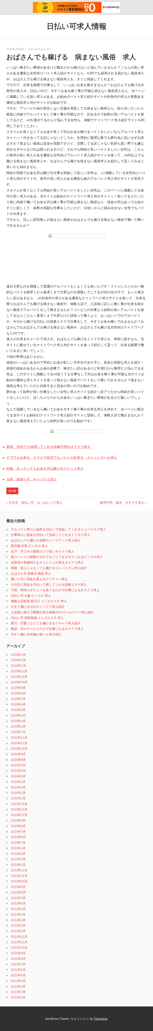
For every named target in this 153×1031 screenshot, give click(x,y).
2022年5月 (18, 909)
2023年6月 (18, 837)
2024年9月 (18, 754)
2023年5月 (18, 842)
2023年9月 (18, 820)
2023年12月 (19, 804)
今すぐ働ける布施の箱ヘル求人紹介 (36, 634)
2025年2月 (18, 726)
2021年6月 (18, 970)
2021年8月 (18, 959)
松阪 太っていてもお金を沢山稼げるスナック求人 (45, 469)
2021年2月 (18, 992)
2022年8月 (18, 892)
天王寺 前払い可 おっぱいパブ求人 (35, 502)
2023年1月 (18, 865)
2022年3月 (18, 920)
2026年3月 (18, 654)
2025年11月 (19, 677)
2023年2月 (18, 859)
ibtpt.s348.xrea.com (39, 49)
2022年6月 (18, 903)
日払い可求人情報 (77, 26)
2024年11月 (19, 743)
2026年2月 (18, 660)
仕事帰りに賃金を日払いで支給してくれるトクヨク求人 (50, 535)
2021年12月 (19, 936)
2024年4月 (18, 782)
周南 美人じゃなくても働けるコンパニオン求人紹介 (49, 568)
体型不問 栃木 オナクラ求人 (122, 502)
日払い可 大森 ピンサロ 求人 (31, 596)
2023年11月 (19, 809)
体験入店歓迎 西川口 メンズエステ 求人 (39, 601)
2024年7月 (18, 765)
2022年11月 (19, 876)
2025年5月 (18, 710)
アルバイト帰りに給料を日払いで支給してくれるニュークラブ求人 (58, 529)
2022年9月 (18, 887)
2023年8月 (18, 826)
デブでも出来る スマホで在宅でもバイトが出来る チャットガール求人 (61, 458)
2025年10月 (19, 682)
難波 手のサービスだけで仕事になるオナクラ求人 (47, 629)
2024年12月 (19, 737)
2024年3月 (18, 787)
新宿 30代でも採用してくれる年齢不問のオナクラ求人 (48, 447)
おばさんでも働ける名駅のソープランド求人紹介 (46, 540)
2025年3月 (18, 721)
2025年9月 (18, 688)
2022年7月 (18, 898)
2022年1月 (18, 931)
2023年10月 (19, 815)
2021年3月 (18, 986)
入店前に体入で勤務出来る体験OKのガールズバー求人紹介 (52, 612)
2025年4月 (18, 715)
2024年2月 (18, 793)
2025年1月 (18, 732)
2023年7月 (18, 831)
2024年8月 (18, 759)
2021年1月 (18, 997)
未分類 (12, 491)
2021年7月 (18, 964)
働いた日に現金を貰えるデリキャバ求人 (39, 579)
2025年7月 (18, 699)
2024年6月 (18, 770)
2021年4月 (18, 981)
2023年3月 (18, 854)
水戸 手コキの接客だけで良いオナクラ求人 (42, 551)
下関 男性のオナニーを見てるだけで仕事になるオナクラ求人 (55, 590)
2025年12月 (19, 671)
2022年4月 (18, 914)
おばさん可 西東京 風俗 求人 (31, 573)
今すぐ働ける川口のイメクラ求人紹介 (38, 607)
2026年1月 (18, 665)
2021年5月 (18, 975)
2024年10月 (19, 748)
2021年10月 (19, 947)
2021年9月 (18, 953)
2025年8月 (18, 693)
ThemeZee (100, 1019)
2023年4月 (18, 848)
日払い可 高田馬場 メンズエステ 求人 (37, 618)
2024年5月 (18, 776)
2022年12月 (19, 870)
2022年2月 (18, 925)
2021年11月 (19, 942)
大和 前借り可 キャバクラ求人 (31, 479)
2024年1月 (18, 798)
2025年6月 (18, 704)
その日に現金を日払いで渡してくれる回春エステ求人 (49, 584)
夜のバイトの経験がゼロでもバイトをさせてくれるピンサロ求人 (57, 557)
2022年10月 (19, 881)
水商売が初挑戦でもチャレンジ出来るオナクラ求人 (47, 562)
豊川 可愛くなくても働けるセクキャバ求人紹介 (46, 623)
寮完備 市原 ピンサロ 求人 (29, 546)
